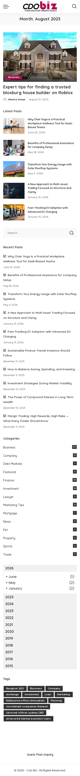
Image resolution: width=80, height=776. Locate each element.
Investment (11, 489)
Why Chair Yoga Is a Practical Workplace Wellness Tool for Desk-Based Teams (50, 123)
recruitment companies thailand (27, 706)
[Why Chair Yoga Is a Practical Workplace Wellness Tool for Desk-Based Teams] (14, 126)
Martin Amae (17, 99)
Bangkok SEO (15, 688)
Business (14, 77)
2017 (9, 652)
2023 (9, 611)
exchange (12, 694)
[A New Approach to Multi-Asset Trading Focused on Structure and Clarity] (14, 191)
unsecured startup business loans (28, 718)
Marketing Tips (13, 505)
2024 (9, 604)
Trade (7, 554)
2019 (9, 638)
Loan (48, 694)
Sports (7, 546)
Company (10, 456)
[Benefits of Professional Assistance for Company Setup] (14, 148)
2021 (9, 625)
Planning (56, 700)
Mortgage (10, 513)
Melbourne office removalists (25, 700)
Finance (8, 480)
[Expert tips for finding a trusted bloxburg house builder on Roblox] (40, 57)
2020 (9, 631)
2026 (9, 568)
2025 (9, 597)
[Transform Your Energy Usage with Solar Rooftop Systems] (14, 169)
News (7, 521)
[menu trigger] (7, 6)
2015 (9, 666)
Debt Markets (12, 464)
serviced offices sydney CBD (25, 712)
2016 (9, 659)
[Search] (74, 6)
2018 (9, 645)
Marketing (63, 694)
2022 (9, 618)
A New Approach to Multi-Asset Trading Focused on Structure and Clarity (49, 188)
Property (9, 538)
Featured (9, 472)
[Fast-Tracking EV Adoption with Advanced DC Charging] (14, 212)
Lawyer (8, 497)
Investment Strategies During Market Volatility (40, 383)
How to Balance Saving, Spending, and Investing (41, 369)
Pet (5, 530)
